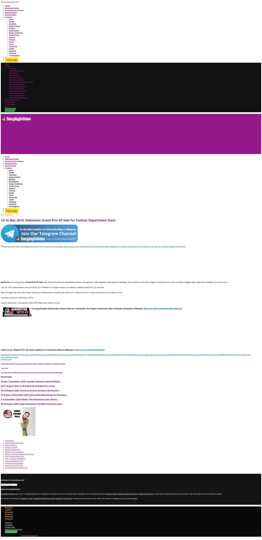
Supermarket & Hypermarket (18, 98)
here (135, 498)
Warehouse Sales (12, 8)
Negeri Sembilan (16, 33)
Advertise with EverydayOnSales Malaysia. (162, 308)
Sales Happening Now (12, 100)
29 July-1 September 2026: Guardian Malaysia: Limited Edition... (31, 381)
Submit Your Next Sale (13, 529)
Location (8, 17)
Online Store (14, 35)
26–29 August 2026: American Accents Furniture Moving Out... (30, 390)
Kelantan (12, 24)
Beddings (9, 355)
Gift (94, 287)
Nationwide (14, 30)
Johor (11, 19)
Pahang (12, 37)
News (6, 107)
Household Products (123, 355)
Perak (11, 42)
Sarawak (12, 51)
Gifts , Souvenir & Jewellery (18, 86)
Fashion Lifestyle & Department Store (21, 82)
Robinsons (226, 355)
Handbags (95, 355)
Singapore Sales (26, 498)
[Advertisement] (62, 138)
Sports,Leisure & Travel (16, 95)
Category (8, 66)
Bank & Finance (14, 73)
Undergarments (11, 357)
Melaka (12, 28)
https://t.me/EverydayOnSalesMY (89, 350)
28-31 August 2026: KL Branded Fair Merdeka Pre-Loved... (28, 386)
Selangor (12, 53)
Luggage (168, 355)
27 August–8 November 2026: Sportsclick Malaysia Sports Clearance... (34, 395)
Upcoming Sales (10, 104)
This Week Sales (10, 102)
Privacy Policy (10, 527)
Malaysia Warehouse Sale (127, 494)
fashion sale (56, 355)
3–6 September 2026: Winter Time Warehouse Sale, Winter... (29, 399)
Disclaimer (9, 525)
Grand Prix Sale (84, 355)
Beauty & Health (14, 75)
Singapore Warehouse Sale (44, 498)
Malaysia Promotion (146, 494)
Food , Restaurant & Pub (17, 84)
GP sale (74, 355)
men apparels (198, 355)
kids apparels (138, 355)
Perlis (11, 44)
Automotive (13, 68)
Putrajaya (13, 46)
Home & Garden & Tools (16, 89)
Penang (12, 40)
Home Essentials (107, 355)
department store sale (23, 355)
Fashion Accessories (42, 355)
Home (7, 6)
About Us (8, 523)
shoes (233, 355)
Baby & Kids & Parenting (17, 71)
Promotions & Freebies (14, 10)
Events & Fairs (10, 15)
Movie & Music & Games (16, 93)
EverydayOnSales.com (9, 494)
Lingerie (161, 355)
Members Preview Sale (182, 355)
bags (3, 355)
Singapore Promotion (63, 498)
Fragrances (66, 355)
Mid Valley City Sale (212, 355)
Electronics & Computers (17, 80)
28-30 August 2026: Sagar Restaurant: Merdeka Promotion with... (32, 404)
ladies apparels (151, 355)
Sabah (11, 49)
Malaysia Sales (11, 12)
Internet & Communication (18, 91)
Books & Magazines (15, 77)
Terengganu (14, 55)
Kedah (11, 21)
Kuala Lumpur (14, 26)
